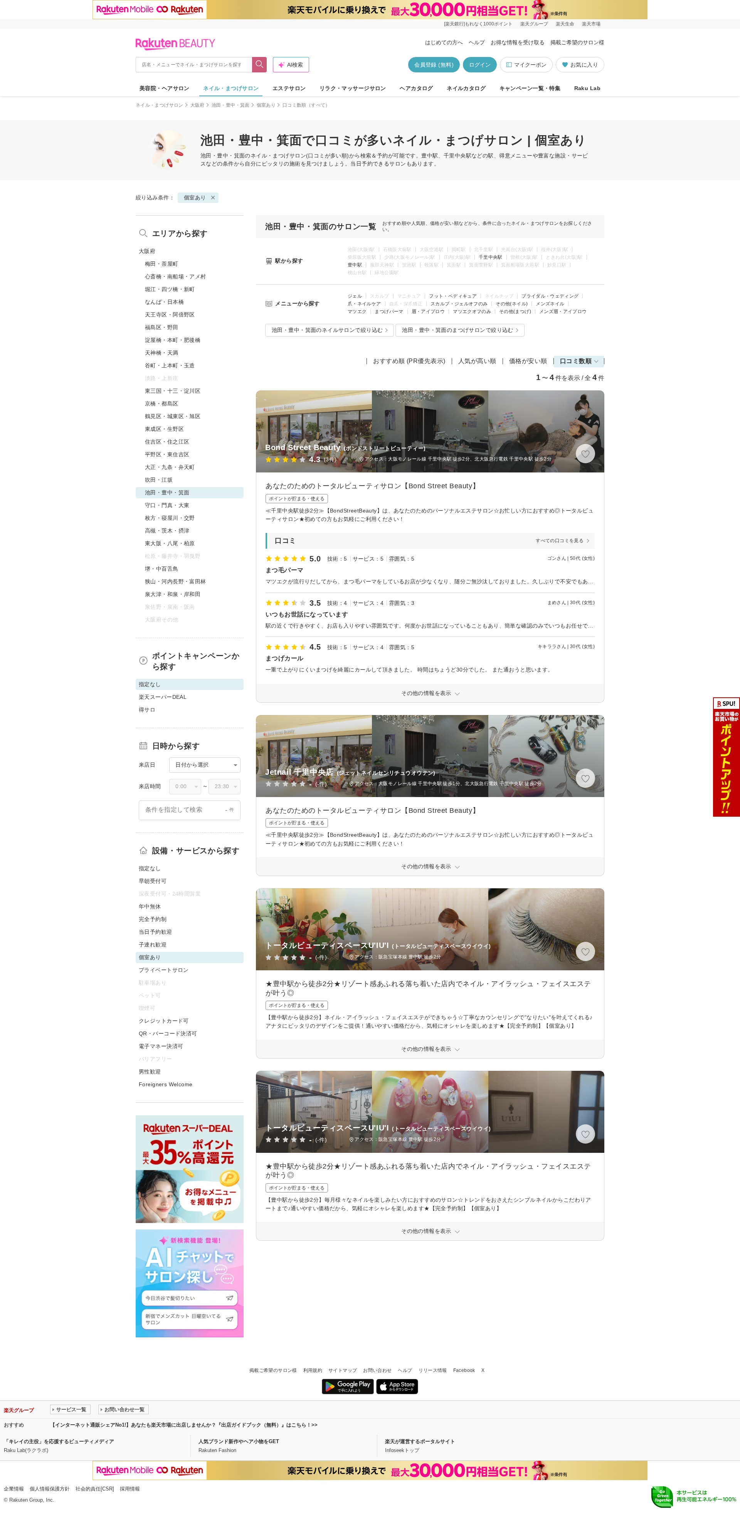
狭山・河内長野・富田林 (175, 581)
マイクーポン (530, 65)
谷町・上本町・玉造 (170, 365)
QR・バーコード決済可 (168, 1033)
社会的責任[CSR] (95, 1489)
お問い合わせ (377, 1370)
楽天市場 (591, 24)
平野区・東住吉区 (167, 454)
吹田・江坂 (159, 480)
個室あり (266, 105)
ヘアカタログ (416, 88)
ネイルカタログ (466, 88)
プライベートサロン (164, 970)
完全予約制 (152, 919)
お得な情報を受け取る (518, 42)
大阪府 (197, 105)
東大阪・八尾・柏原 (170, 543)
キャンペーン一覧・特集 (530, 88)
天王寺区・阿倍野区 (170, 315)
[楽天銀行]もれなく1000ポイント (478, 24)
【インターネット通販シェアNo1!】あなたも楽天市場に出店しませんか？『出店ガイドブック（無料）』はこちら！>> (184, 1425)
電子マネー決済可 (161, 1046)
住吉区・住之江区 (167, 442)
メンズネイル (550, 303)
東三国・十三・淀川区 (172, 391)
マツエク (357, 311)
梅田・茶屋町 (161, 264)
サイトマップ (342, 1370)
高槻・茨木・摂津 (167, 531)
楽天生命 (565, 24)
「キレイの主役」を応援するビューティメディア (59, 1441)
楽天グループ (534, 24)
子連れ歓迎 (152, 944)
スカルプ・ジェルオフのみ (459, 303)
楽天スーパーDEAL (163, 697)
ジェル (355, 296)
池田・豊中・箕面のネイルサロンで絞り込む (327, 330)
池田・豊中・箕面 (231, 105)
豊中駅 (355, 265)
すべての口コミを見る (560, 540)
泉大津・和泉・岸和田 (172, 594)
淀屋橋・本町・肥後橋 (172, 340)
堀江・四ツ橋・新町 (170, 289)
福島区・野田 (161, 327)
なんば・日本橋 (164, 302)
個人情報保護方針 (50, 1489)
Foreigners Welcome (166, 1084)
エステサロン (289, 88)
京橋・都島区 (161, 403)
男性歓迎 (150, 1072)
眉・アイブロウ (428, 311)
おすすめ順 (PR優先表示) (409, 361)
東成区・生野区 (164, 429)
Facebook (464, 1370)
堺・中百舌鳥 (161, 569)
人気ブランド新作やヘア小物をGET (238, 1441)
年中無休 (150, 906)
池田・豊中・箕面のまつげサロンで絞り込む (457, 330)
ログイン (480, 65)
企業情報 (14, 1489)
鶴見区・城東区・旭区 (172, 416)
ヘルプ (477, 42)
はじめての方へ (444, 42)
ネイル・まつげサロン (231, 88)
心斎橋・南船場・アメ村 (175, 276)
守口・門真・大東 (167, 505)
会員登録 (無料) (434, 65)
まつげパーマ (389, 311)
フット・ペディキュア (453, 296)
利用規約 (312, 1370)
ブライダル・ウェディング (550, 296)
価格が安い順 (528, 361)
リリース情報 (433, 1370)
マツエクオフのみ (472, 311)
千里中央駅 (491, 257)
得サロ (147, 710)
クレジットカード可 (164, 1021)
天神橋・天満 (161, 353)
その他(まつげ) (515, 311)
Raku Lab (587, 88)
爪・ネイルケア (364, 303)
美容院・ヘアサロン (165, 88)
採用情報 (130, 1489)
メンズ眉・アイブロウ (563, 311)
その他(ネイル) (512, 303)
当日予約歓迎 (155, 932)
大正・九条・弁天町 (170, 467)
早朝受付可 (152, 881)
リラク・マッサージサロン (353, 88)
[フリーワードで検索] (259, 64)
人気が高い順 (477, 361)
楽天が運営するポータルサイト (420, 1441)
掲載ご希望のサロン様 (577, 42)
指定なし (150, 868)
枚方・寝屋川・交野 (170, 518)
